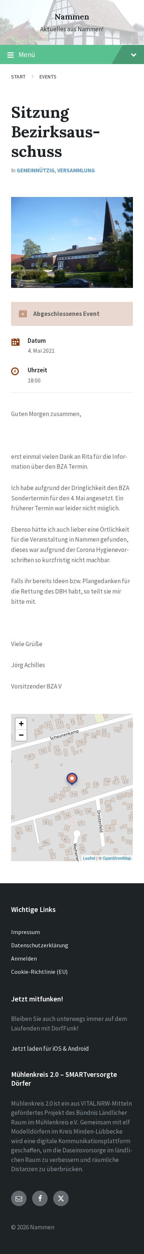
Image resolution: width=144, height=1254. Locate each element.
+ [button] (21, 723)
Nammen (72, 17)
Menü (26, 54)
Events (48, 76)
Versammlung (76, 170)
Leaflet (89, 858)
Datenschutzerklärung (39, 945)
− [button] (21, 735)
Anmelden (24, 958)
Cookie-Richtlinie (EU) (39, 971)
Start (18, 76)
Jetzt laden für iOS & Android (50, 1049)
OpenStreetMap (117, 858)
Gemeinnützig (36, 170)
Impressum (25, 932)
